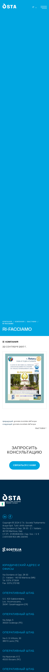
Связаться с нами (24, 465)
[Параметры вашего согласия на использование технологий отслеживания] (2, 504)
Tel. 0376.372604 (11, 580)
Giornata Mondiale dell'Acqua (25, 421)
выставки (31, 321)
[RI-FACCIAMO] (25, 380)
